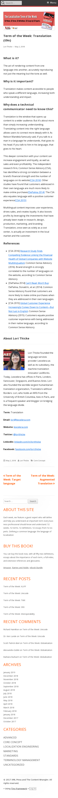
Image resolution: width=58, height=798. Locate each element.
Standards (10, 755)
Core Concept (39, 460)
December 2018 (10, 676)
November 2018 (10, 679)
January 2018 (9, 714)
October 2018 (9, 683)
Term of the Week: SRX (13, 607)
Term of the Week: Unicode (15, 593)
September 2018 (10, 686)
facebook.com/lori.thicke (28, 449)
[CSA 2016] (35, 180)
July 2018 (7, 693)
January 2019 (9, 672)
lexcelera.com (21, 427)
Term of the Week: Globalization (37, 643)
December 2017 (10, 718)
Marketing (10, 751)
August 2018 (9, 690)
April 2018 (7, 704)
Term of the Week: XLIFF (14, 586)
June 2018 (7, 697)
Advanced (10, 737)
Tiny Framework (19, 789)
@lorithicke (19, 434)
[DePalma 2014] (36, 192)
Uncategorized (13, 764)
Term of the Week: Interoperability (19, 614)
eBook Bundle (36, 567)
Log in (33, 789)
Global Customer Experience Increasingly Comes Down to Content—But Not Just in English (31, 307)
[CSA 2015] (20, 200)
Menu (53, 2)
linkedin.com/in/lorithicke (27, 441)
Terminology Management (21, 760)
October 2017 (9, 721)
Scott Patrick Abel (11, 643)
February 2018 (9, 711)
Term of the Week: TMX (14, 600)
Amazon (7, 567)
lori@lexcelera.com (20, 419)
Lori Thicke (7, 46)
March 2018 (8, 707)
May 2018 (7, 700)
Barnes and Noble (20, 567)
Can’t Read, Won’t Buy (37, 283)
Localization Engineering (21, 746)
